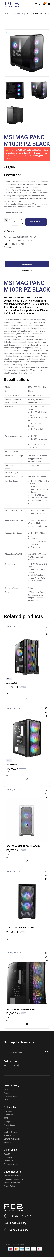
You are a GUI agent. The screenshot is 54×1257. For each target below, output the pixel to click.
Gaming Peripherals (12, 1139)
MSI (10, 247)
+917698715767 (20, 1216)
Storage (7, 1122)
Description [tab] (27, 264)
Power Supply (9, 1125)
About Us (7, 1154)
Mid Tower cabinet (16, 244)
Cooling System (10, 1132)
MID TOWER (27, 240)
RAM (6, 1118)
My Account (9, 1089)
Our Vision (8, 1157)
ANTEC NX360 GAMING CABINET (21, 1009)
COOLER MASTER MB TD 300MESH (22, 928)
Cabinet (18, 240)
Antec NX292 (12, 764)
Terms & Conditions (12, 1183)
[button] (7, 33)
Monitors (7, 1142)
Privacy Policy (9, 1186)
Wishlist (7, 1093)
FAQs (6, 1100)
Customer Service (11, 1096)
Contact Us (8, 1161)
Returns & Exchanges (12, 1176)
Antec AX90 (11, 683)
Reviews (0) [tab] (27, 271)
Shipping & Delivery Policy (14, 1179)
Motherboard (9, 1115)
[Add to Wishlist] (6, 220)
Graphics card (9, 1135)
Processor (8, 1111)
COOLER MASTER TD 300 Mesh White (23, 846)
